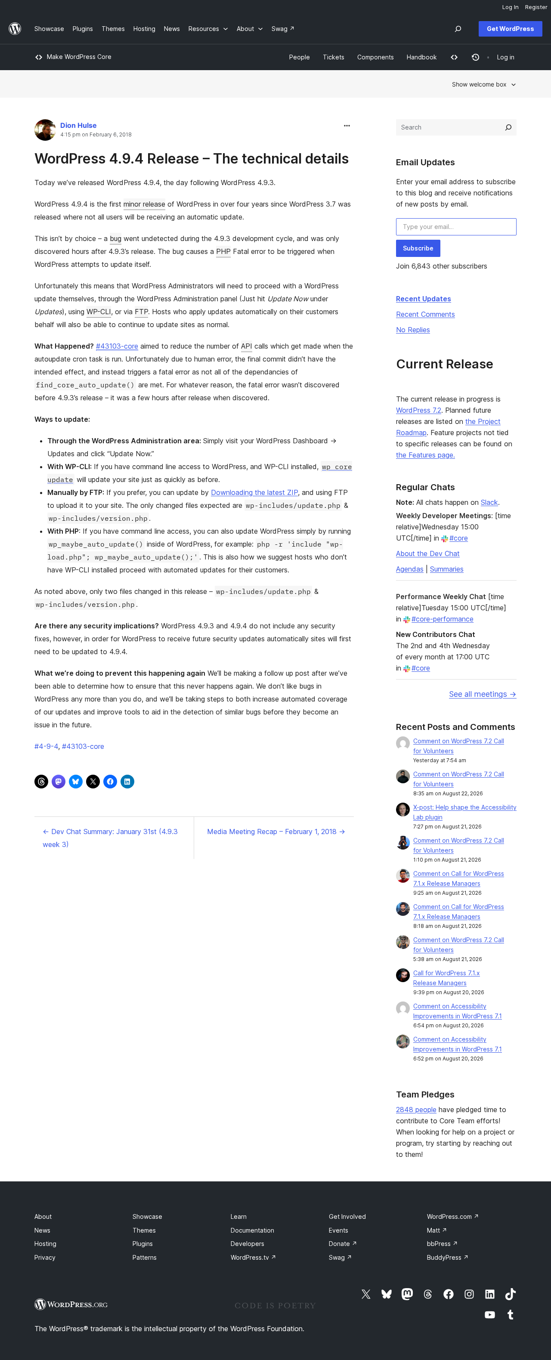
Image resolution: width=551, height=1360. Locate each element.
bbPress (442, 1243)
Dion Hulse (78, 125)
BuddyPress (448, 1257)
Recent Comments (425, 314)
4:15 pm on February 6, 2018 (96, 135)
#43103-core (117, 346)
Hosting (45, 1243)
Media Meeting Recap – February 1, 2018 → (276, 831)
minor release (144, 204)
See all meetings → (483, 694)
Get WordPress (510, 28)
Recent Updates (423, 298)
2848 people (416, 1109)
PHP (223, 251)
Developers (247, 1243)
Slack (489, 502)
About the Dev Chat (428, 553)
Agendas (410, 569)
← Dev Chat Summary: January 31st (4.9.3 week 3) (110, 838)
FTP (141, 311)
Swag (340, 1257)
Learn (239, 1216)
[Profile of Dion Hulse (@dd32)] (45, 132)
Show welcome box (479, 84)
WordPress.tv (253, 1257)
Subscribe (418, 248)
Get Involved (347, 1216)
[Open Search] (458, 29)
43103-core (83, 746)
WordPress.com (453, 1216)
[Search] (508, 127)
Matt (437, 1230)
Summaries (447, 569)
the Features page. (425, 455)
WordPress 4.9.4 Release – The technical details (191, 158)
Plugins (143, 1243)
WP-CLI (99, 311)
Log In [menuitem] (510, 6)
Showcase (147, 1216)
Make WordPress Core (79, 56)
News (42, 1230)
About (43, 1216)
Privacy (45, 1257)
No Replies (413, 329)
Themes (144, 1230)
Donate (343, 1243)
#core (458, 538)
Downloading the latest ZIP (254, 492)
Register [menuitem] (536, 6)
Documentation (252, 1230)
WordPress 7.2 (418, 410)
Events (338, 1230)
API (246, 346)
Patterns (145, 1257)
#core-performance (443, 619)
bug (115, 238)
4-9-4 (46, 746)
